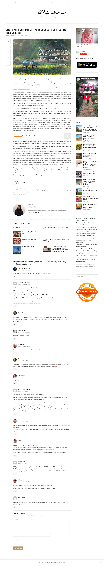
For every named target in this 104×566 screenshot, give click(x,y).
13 (8, 41)
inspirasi (68, 190)
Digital (52, 2)
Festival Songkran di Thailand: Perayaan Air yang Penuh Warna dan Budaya (89, 182)
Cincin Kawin (79, 244)
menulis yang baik (18, 192)
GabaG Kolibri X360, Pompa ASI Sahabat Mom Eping (90, 198)
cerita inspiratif (53, 190)
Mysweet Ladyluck (24, 282)
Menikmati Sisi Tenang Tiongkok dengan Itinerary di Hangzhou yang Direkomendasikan (90, 128)
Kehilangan (16, 227)
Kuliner (77, 2)
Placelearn (78, 227)
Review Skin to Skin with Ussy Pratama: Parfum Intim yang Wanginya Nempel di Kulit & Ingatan (90, 164)
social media (26, 192)
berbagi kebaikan (22, 190)
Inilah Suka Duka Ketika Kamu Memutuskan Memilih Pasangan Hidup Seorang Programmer (86, 229)
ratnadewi (10, 35)
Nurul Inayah (22, 330)
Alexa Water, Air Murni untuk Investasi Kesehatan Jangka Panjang (89, 137)
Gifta (19, 440)
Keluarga (13, 2)
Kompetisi (37, 2)
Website (30, 213)
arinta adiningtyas (24, 389)
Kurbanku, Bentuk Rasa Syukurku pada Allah (90, 172)
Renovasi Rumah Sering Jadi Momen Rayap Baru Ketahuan (90, 155)
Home (7, 2)
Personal (45, 2)
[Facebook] (33, 213)
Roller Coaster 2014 (28, 246)
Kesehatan (22, 2)
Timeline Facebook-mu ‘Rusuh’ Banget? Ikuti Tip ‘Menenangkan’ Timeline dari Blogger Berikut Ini (60, 249)
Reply (15, 276)
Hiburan (29, 2)
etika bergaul (61, 190)
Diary (25, 35)
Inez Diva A (21, 497)
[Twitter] (38, 213)
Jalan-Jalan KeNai (24, 268)
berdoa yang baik (32, 190)
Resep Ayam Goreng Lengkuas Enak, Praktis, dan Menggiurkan (85, 240)
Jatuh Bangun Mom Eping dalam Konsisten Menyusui (90, 190)
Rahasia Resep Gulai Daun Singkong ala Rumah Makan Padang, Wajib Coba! (90, 147)
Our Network (85, 2)
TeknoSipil (78, 218)
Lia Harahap (22, 420)
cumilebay (21, 345)
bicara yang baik (43, 190)
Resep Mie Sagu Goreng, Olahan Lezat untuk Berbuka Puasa (90, 206)
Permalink (23, 194)
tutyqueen (21, 375)
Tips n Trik (70, 2)
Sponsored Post (60, 2)
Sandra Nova (22, 359)
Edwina (20, 312)
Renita (77, 264)
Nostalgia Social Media (29, 239)
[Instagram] (36, 213)
